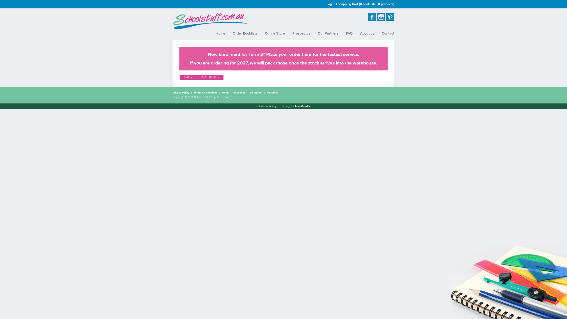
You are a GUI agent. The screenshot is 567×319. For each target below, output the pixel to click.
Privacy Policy (181, 92)
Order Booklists (245, 33)
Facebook (239, 92)
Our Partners (328, 33)
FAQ (349, 33)
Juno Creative (303, 106)
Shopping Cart (366, 4)
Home (220, 33)
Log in (331, 4)
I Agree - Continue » (201, 77)
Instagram (256, 92)
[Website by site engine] (267, 106)
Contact (388, 33)
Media (225, 92)
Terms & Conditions (205, 92)
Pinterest (272, 92)
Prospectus (301, 33)
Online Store (275, 33)
